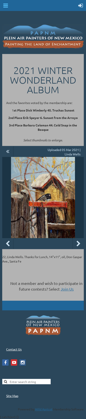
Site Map (12, 396)
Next (78, 243)
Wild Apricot (43, 409)
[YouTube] (14, 362)
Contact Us (14, 349)
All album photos (7, 151)
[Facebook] (5, 362)
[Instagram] (22, 362)
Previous (7, 243)
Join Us (67, 289)
